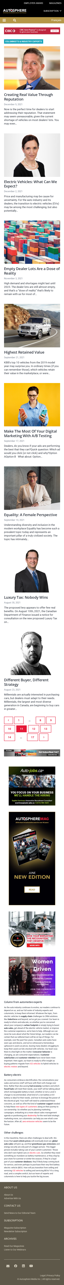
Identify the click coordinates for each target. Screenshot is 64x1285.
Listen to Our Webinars (15, 1249)
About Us (8, 1195)
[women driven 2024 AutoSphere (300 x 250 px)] (32, 994)
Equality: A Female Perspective (30, 514)
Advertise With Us (12, 1198)
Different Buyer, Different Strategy (26, 682)
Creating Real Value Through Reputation (28, 97)
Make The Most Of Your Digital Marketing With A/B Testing (30, 433)
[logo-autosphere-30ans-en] (15, 11)
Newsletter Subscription (15, 1231)
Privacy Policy (53, 1275)
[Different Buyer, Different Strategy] (32, 653)
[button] (60, 11)
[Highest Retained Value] (32, 325)
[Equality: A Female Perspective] (32, 488)
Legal (42, 1275)
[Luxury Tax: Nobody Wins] (32, 570)
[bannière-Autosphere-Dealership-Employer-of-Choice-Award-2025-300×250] (32, 949)
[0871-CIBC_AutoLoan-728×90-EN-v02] (32, 33)
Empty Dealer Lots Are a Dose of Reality (32, 271)
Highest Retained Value (24, 352)
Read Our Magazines (14, 1246)
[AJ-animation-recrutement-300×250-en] (32, 804)
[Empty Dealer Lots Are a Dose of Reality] (32, 242)
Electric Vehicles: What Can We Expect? (30, 184)
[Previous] (8, 720)
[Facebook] (16, 1266)
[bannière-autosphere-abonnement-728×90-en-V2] (32, 755)
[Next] (43, 737)
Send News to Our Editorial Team (19, 1213)
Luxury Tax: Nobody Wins (26, 597)
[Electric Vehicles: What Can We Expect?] (32, 155)
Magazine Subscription (15, 1228)
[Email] (8, 1266)
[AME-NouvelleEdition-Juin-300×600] (32, 904)
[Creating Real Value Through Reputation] (32, 68)
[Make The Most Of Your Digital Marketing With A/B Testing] (32, 405)
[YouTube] (31, 1266)
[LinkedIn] (23, 1266)
